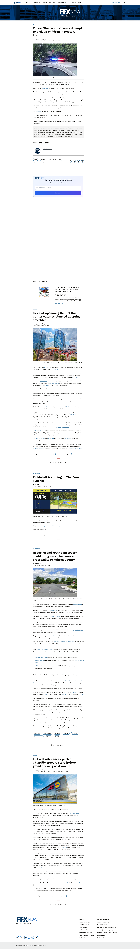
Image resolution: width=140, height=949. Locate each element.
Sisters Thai (43, 381)
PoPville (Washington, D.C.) (105, 930)
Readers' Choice (83, 930)
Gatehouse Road (39, 660)
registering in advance (38, 448)
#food (60, 454)
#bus (35, 159)
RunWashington (101, 935)
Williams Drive (39, 666)
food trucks (68, 438)
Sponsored (36, 473)
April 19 (47, 694)
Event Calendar (83, 927)
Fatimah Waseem (40, 39)
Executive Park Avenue (41, 657)
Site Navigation (83, 938)
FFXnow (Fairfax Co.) (103, 924)
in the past (75, 377)
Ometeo (48, 407)
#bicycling (37, 733)
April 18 (75, 692)
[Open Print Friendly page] (82, 161)
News (34, 24)
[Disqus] (58, 222)
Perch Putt (51, 438)
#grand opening (48, 896)
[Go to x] (17, 937)
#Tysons (68, 454)
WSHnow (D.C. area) (103, 938)
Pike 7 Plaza (79, 882)
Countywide (36, 548)
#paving (66, 733)
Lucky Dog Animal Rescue (76, 448)
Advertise (35, 2)
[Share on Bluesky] (78, 161)
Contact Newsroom (84, 922)
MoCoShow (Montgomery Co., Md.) (107, 927)
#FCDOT (57, 733)
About (26, 2)
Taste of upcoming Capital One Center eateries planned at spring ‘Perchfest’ (56, 316)
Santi (67, 407)
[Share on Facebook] (70, 161)
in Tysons (46, 367)
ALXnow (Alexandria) (103, 922)
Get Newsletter (116, 2)
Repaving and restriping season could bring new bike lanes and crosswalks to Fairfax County (55, 556)
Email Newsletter (84, 924)
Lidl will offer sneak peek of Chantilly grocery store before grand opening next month (54, 762)
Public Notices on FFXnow (86, 935)
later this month (77, 604)
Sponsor (37, 484)
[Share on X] (74, 161)
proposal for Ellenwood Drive (44, 649)
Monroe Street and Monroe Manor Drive (63, 641)
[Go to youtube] (29, 937)
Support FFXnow (76, 2)
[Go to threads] (33, 937)
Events (45, 2)
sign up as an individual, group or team (53, 526)
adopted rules (63, 847)
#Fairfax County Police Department (51, 159)
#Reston (45, 163)
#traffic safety (38, 736)
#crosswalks (47, 733)
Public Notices (62, 2)
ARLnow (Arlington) (103, 919)
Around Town (37, 309)
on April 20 (65, 694)
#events (52, 454)
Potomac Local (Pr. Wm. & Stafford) (107, 932)
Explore (51, 2)
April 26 (81, 694)
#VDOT (57, 736)
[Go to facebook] (21, 937)
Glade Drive (56, 636)
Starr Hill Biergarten (38, 438)
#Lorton (36, 163)
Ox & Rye (46, 385)
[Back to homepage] (18, 3)
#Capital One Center (40, 454)
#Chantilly (37, 896)
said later (38, 111)
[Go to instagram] (25, 937)
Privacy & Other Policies (85, 932)
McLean (40, 867)
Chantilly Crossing (74, 813)
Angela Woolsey (40, 324)
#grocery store (61, 896)
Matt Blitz (38, 563)
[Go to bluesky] (36, 937)
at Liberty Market (63, 882)
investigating (45, 88)
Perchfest (55, 369)
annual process (54, 610)
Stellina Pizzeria (54, 383)
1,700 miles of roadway (55, 616)
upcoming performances (63, 427)
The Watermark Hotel (38, 430)
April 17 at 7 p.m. (78, 630)
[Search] (125, 2)
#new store (72, 896)
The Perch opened (75, 415)
